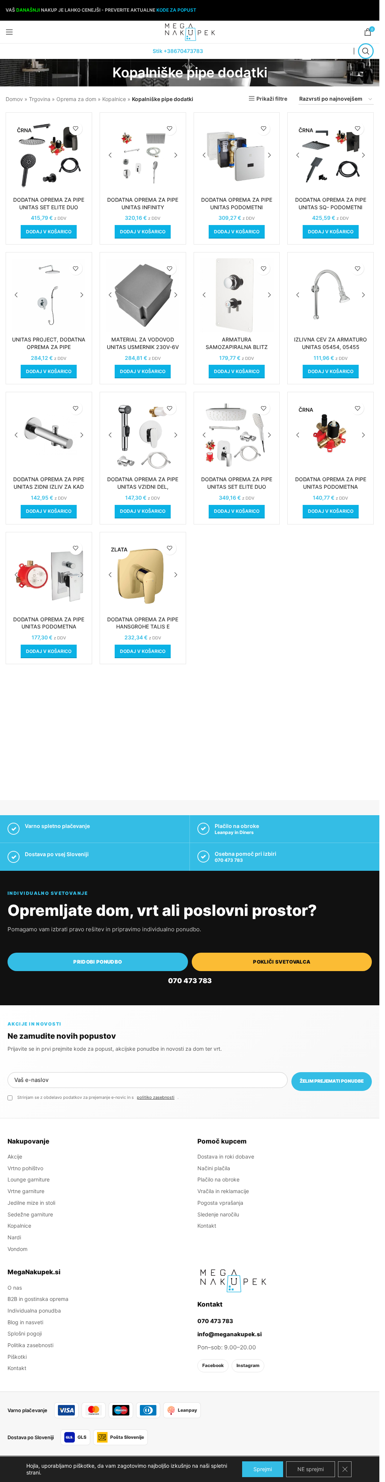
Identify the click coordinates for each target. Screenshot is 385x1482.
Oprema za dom (76, 99)
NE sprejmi (310, 1469)
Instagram (247, 1365)
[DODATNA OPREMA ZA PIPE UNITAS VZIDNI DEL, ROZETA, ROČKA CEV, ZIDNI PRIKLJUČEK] (143, 435)
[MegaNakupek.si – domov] (233, 1280)
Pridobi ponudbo (97, 962)
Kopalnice (114, 99)
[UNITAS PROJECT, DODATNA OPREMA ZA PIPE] (49, 295)
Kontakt (206, 1225)
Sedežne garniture (30, 1214)
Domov (14, 99)
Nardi (14, 1237)
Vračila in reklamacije (223, 1191)
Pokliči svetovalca (281, 962)
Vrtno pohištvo (25, 1168)
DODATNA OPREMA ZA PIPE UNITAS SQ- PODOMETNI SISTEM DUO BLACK (330, 207)
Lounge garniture (29, 1179)
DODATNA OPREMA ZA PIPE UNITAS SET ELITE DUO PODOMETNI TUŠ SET (236, 486)
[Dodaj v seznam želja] (75, 128)
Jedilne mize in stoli (31, 1202)
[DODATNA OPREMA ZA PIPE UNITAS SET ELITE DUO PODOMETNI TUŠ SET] (237, 435)
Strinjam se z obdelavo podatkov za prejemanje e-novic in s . (98, 1097)
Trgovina (39, 99)
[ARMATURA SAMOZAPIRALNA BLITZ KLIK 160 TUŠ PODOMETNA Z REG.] (237, 295)
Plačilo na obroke (218, 1179)
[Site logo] (190, 31)
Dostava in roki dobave (225, 1156)
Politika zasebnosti (30, 1345)
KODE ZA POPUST (176, 10)
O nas (15, 1287)
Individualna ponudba (34, 1310)
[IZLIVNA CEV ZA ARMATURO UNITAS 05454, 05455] (330, 295)
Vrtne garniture (26, 1191)
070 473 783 (229, 860)
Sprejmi (262, 1469)
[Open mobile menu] (9, 31)
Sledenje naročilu (218, 1214)
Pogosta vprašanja (220, 1202)
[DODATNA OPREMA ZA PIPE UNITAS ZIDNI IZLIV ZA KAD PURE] (49, 435)
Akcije (15, 1156)
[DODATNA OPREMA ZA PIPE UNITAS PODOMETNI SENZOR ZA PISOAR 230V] (237, 155)
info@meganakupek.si (229, 1334)
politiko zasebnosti (155, 1097)
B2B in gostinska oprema (38, 1299)
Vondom (17, 1249)
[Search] (365, 51)
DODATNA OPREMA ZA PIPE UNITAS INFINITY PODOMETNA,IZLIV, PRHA (142, 207)
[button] (49, 232)
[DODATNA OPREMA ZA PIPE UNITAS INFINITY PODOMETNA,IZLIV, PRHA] (143, 155)
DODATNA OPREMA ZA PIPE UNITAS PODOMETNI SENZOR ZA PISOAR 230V (236, 207)
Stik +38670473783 (178, 51)
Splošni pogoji (25, 1333)
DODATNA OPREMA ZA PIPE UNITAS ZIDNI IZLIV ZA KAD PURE (48, 486)
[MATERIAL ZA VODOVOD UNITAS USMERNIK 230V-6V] (143, 295)
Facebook (213, 1365)
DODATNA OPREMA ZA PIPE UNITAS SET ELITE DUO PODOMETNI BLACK (48, 207)
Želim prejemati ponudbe (332, 1081)
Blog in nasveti (25, 1322)
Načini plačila (213, 1168)
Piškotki (17, 1357)
